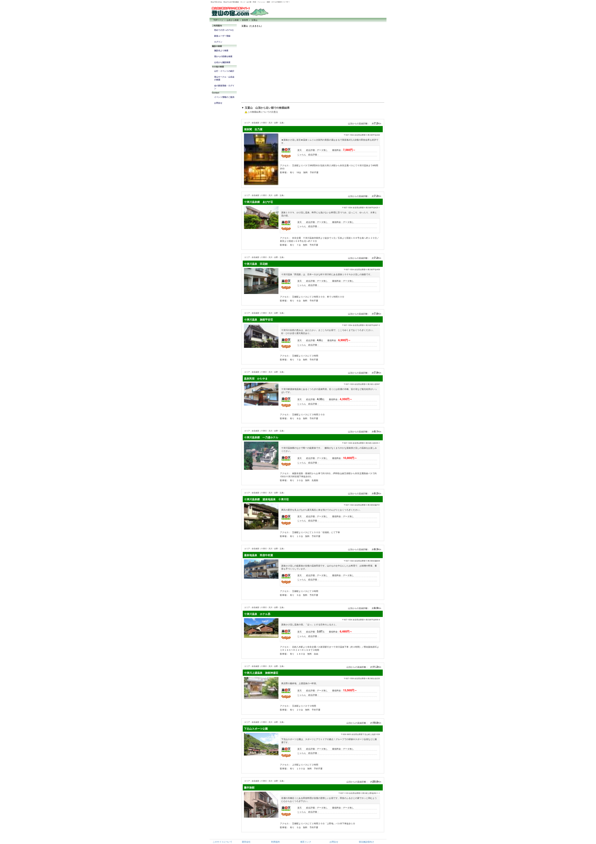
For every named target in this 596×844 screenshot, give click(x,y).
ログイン (218, 41)
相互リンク (305, 841)
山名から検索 (233, 20)
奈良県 (245, 20)
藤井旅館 (249, 787)
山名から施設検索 (222, 62)
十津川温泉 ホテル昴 (257, 614)
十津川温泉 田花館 (256, 264)
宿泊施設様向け (366, 841)
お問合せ (218, 103)
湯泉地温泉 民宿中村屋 (258, 555)
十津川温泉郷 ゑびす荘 (258, 202)
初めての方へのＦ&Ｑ (224, 30)
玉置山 (254, 20)
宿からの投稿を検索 (223, 56)
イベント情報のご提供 (224, 97)
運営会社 (246, 841)
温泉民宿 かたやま (256, 378)
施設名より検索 (221, 50)
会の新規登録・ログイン (224, 87)
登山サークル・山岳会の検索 (224, 78)
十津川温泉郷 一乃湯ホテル (261, 437)
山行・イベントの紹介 (224, 71)
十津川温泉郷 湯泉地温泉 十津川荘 (266, 499)
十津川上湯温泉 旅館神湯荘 (261, 673)
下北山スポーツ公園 (256, 728)
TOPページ (218, 20)
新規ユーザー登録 (222, 35)
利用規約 (275, 841)
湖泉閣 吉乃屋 (253, 129)
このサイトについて (222, 841)
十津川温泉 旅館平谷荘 (258, 319)
